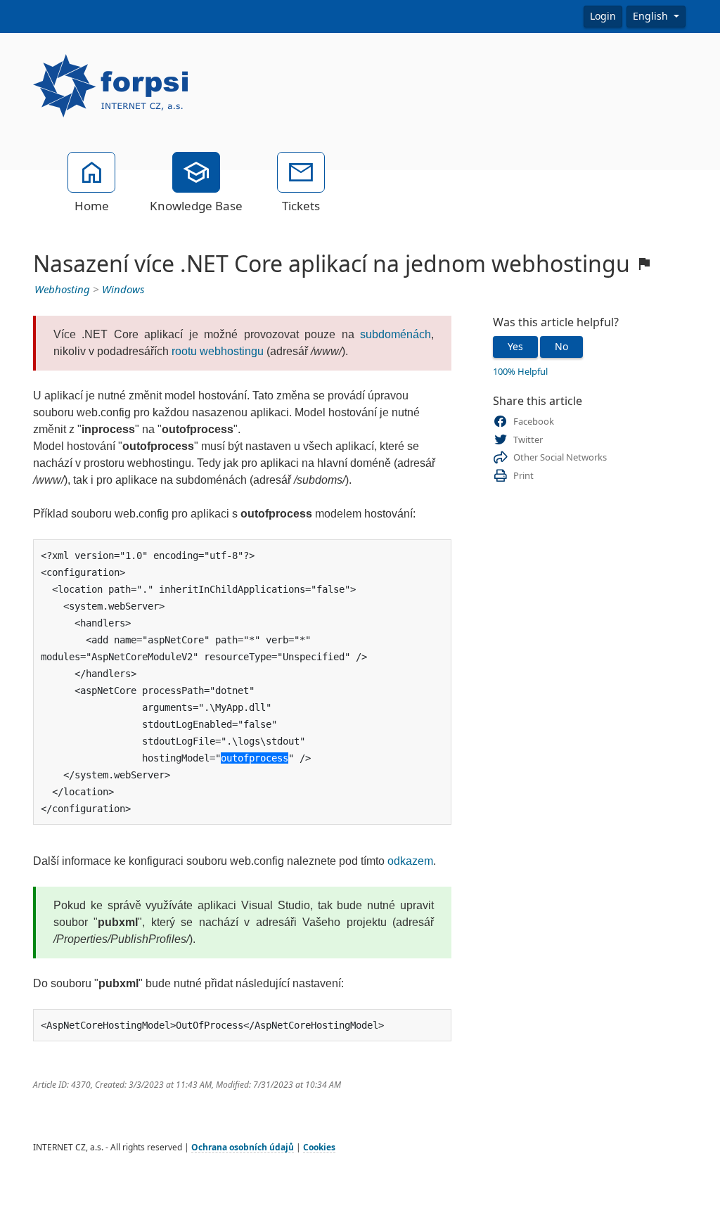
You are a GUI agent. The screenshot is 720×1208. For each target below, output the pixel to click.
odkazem (410, 861)
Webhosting (62, 289)
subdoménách (395, 334)
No (561, 346)
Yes (515, 346)
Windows (123, 289)
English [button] (652, 16)
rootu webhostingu (218, 351)
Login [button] (603, 16)
